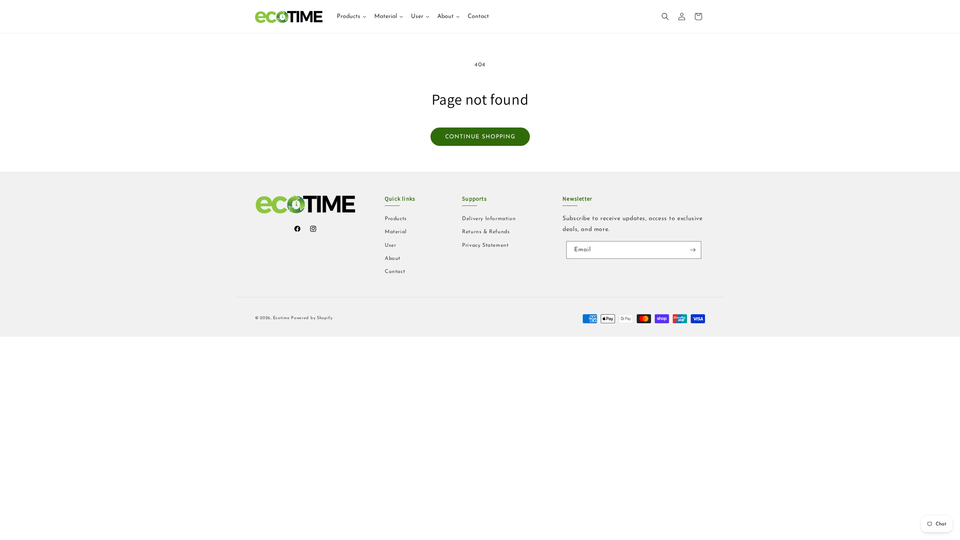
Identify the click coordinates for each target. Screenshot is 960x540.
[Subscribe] (692, 250)
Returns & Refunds (486, 232)
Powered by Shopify (312, 318)
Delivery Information (489, 219)
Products (396, 219)
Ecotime (282, 318)
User (390, 245)
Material (396, 232)
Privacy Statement (485, 245)
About (392, 258)
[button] (665, 16)
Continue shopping (480, 137)
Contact (395, 271)
